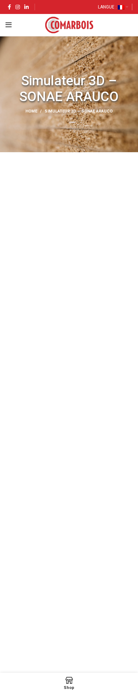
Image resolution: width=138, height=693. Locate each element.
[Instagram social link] (17, 7)
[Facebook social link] (9, 7)
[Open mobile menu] (8, 25)
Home (31, 111)
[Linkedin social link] (26, 7)
